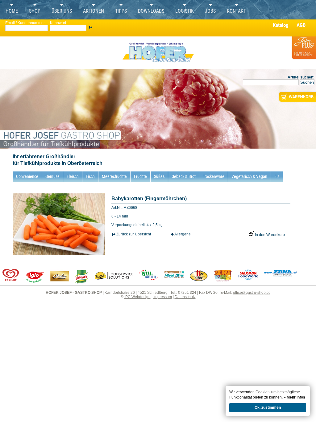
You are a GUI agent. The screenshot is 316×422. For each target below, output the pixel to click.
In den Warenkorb (269, 235)
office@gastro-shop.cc (251, 292)
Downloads (151, 11)
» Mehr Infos (294, 397)
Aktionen (93, 11)
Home (12, 11)
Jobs (210, 11)
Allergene (182, 234)
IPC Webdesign (137, 297)
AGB (301, 25)
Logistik (184, 11)
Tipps (121, 11)
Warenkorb (297, 97)
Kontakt (236, 11)
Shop (34, 11)
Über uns (62, 11)
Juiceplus (303, 51)
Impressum (162, 297)
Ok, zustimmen (268, 407)
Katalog (281, 25)
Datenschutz (185, 297)
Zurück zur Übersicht (133, 234)
